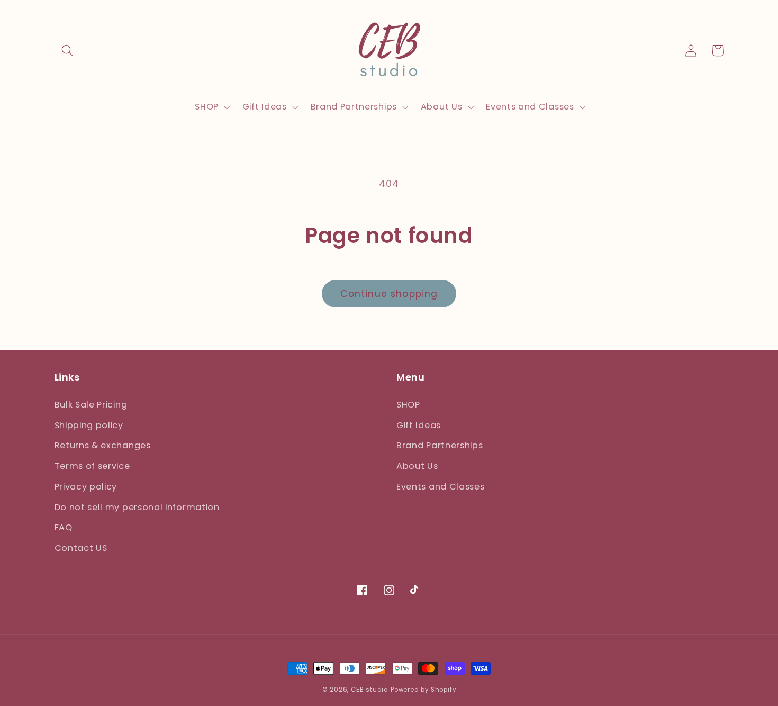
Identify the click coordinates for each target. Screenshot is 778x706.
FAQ (64, 527)
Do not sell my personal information (137, 507)
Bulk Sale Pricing (91, 405)
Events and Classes (440, 487)
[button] (68, 50)
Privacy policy (86, 487)
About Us (417, 466)
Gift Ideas (418, 425)
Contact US (81, 548)
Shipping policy (89, 425)
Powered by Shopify (423, 689)
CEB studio (369, 689)
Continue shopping (389, 293)
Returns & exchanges (103, 445)
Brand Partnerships (439, 445)
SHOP (408, 405)
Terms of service (92, 466)
